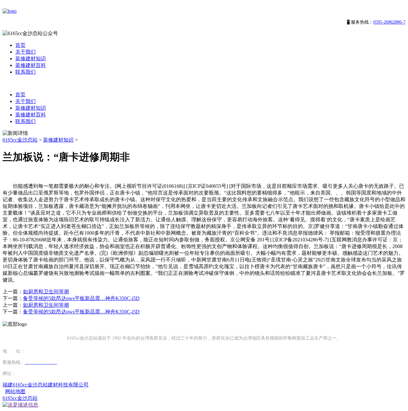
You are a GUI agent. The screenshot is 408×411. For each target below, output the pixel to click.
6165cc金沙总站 (20, 140)
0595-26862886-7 (389, 22)
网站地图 (15, 391)
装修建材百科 (30, 65)
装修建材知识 (30, 58)
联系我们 (25, 72)
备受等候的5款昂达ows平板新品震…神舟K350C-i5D (81, 298)
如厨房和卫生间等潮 (46, 291)
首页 (20, 45)
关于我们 (25, 52)
